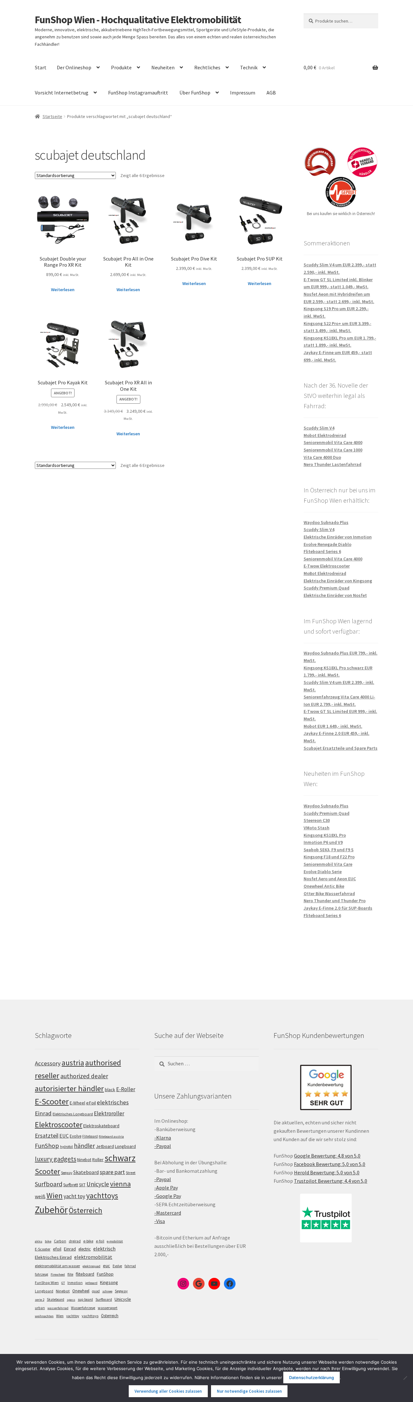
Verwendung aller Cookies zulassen (168, 1391)
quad (96, 1291)
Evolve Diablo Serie (323, 871)
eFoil (91, 1103)
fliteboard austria (111, 1136)
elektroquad (91, 1266)
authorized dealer (84, 1076)
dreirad (75, 1241)
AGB (271, 92)
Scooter (47, 1171)
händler (84, 1146)
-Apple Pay (166, 1187)
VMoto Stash (316, 828)
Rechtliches (207, 67)
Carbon (60, 1241)
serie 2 (39, 1300)
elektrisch (104, 1248)
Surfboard (48, 1184)
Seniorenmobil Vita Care (328, 864)
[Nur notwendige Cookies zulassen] (405, 1378)
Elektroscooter (58, 1125)
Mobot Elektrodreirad (325, 435)
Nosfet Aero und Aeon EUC (330, 879)
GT (63, 1283)
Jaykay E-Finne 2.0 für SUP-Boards (338, 908)
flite (70, 1274)
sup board (85, 1299)
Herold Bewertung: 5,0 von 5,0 (326, 1172)
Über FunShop (194, 92)
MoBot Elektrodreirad (325, 573)
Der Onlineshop (74, 67)
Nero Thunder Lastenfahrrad (332, 464)
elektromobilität (93, 1257)
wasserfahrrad (57, 1308)
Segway (66, 1172)
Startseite (52, 116)
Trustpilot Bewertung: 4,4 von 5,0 (330, 1181)
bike (48, 1241)
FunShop (47, 1146)
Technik (248, 67)
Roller (98, 1159)
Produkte (121, 67)
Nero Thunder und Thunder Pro (335, 900)
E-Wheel (77, 1103)
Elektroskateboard (101, 1126)
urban (40, 1308)
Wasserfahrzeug (83, 1308)
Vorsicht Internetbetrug (61, 92)
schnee (107, 1291)
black (110, 1089)
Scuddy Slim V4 (319, 428)
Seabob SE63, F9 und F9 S (329, 850)
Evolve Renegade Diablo (327, 544)
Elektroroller (109, 1113)
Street (131, 1172)
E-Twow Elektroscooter (327, 566)
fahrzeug (41, 1274)
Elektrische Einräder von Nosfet (335, 595)
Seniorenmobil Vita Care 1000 (333, 450)
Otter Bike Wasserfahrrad (329, 893)
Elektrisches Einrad (53, 1257)
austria (73, 1062)
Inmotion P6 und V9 (323, 842)
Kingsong (109, 1282)
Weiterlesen (63, 289)
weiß (40, 1196)
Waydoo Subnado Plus (326, 522)
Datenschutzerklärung (311, 1377)
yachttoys (102, 1195)
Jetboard (105, 1146)
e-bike (88, 1241)
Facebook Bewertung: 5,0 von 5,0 (329, 1164)
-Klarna (162, 1137)
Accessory (48, 1063)
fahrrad (130, 1266)
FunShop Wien (47, 1282)
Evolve (75, 1136)
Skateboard (86, 1172)
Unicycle (97, 1184)
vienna (120, 1183)
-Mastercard (167, 1212)
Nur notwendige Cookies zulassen (249, 1391)
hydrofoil (66, 1146)
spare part (112, 1172)
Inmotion (75, 1282)
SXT (82, 1185)
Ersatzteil (46, 1135)
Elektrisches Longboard (73, 1113)
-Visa (159, 1221)
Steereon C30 (317, 820)
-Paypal (162, 1146)
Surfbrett (70, 1185)
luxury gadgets (55, 1159)
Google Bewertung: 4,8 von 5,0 (327, 1155)
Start (40, 67)
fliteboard (85, 1274)
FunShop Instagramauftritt (138, 92)
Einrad (70, 1249)
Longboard (125, 1146)
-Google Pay (167, 1196)
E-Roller (125, 1089)
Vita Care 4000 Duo (322, 457)
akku (38, 1241)
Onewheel (80, 1291)
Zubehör (51, 1210)
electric (84, 1249)
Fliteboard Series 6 (322, 551)
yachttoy (72, 1316)
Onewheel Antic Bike (324, 886)
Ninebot (84, 1159)
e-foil (100, 1241)
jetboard (91, 1283)
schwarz (120, 1158)
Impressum (242, 92)
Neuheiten (163, 67)
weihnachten (44, 1316)
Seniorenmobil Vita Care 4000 (333, 442)
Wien (54, 1195)
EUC (64, 1135)
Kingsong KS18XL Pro (325, 835)
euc (106, 1266)
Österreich (85, 1210)
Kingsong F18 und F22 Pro (329, 857)
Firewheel (58, 1274)
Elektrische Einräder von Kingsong (338, 581)
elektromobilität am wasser (57, 1265)
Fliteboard (90, 1136)
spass (71, 1300)
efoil (57, 1249)
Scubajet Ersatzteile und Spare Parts (341, 748)
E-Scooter (52, 1101)
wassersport (107, 1307)
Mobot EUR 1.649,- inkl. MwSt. (333, 726)
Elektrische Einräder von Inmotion (338, 537)
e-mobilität (115, 1241)
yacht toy (74, 1196)
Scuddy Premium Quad (326, 588)
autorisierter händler (69, 1088)
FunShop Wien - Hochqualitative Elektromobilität (138, 19)
